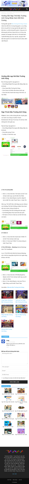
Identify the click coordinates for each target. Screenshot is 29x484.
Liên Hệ (20, 479)
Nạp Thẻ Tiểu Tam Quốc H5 (21, 394)
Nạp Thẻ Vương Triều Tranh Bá (8, 401)
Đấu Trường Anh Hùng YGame (19, 12)
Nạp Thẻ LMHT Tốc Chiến (8, 426)
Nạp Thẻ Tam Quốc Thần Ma (8, 394)
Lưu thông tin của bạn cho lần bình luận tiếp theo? (14, 378)
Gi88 (15, 473)
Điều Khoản (15, 479)
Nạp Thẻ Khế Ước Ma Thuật (21, 434)
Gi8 (13, 473)
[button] (27, 9)
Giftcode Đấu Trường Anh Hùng (15, 287)
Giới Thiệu (9, 479)
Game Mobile (9, 12)
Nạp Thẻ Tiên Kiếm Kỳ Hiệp (21, 418)
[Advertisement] (14, 58)
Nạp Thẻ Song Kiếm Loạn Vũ (8, 411)
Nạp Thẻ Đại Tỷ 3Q (21, 426)
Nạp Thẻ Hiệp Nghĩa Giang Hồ (21, 411)
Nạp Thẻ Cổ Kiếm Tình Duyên (8, 418)
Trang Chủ (3, 12)
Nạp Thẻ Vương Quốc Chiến (8, 434)
